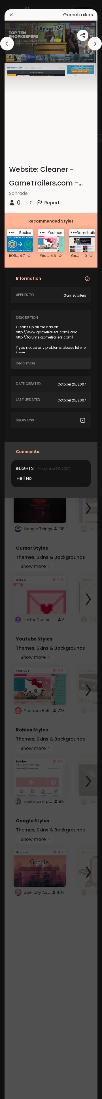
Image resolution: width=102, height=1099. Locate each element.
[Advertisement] (22, 549)
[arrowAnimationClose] (7, 43)
